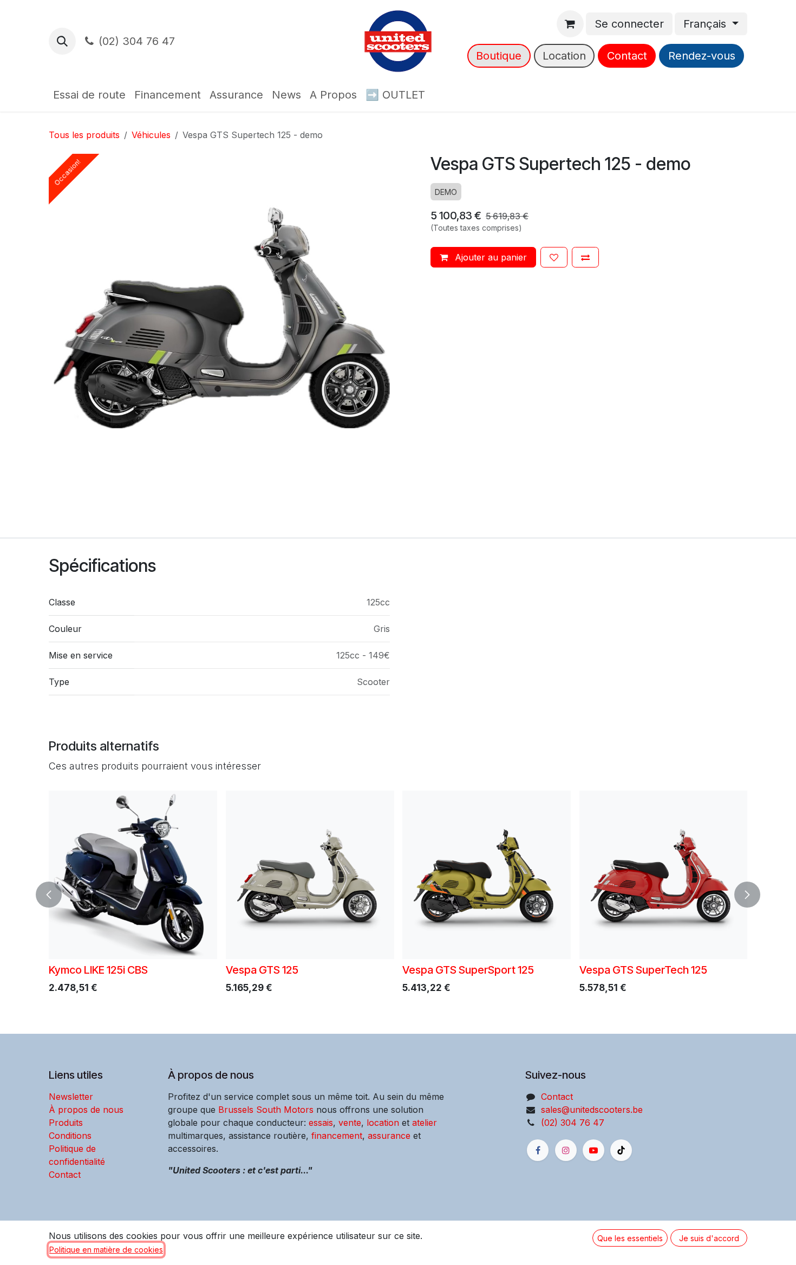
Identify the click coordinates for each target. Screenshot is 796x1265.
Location (564, 55)
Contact (627, 55)
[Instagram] (566, 1150)
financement (335, 1135)
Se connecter (629, 23)
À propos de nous (86, 1109)
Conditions (70, 1135)
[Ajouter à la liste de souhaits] (553, 257)
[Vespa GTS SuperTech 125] (663, 875)
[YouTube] (593, 1150)
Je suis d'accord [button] (709, 1238)
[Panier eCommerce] (570, 23)
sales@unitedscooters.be (592, 1109)
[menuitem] (89, 94)
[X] (621, 1150)
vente (349, 1122)
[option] (398, 894)
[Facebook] (538, 1150)
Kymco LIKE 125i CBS (98, 969)
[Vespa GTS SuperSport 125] (486, 875)
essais (321, 1122)
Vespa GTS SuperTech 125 (643, 969)
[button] (62, 41)
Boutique (498, 55)
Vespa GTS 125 (262, 969)
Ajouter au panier (489, 257)
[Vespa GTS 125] (310, 875)
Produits (66, 1122)
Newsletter (71, 1096)
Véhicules (151, 134)
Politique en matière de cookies (106, 1249)
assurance (389, 1135)
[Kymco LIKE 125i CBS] (133, 875)
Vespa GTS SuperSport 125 (468, 969)
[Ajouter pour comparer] (585, 257)
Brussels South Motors (266, 1109)
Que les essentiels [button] (630, 1238)
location (383, 1122)
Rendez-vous (701, 55)
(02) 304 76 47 (137, 41)
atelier (424, 1122)
